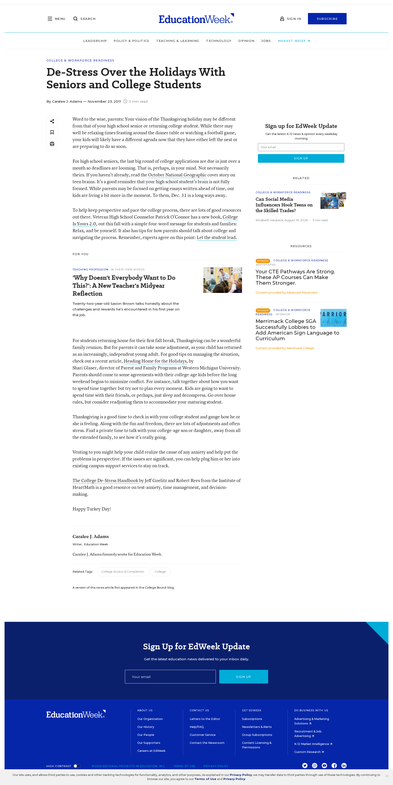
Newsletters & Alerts (257, 727)
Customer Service (203, 735)
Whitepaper (266, 264)
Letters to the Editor (205, 719)
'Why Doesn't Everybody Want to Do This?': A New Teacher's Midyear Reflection (124, 285)
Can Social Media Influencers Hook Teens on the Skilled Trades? (284, 204)
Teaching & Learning (177, 41)
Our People (145, 735)
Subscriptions (252, 719)
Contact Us (199, 710)
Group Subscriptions (257, 735)
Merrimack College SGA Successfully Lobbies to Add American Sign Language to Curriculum (297, 329)
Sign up (243, 676)
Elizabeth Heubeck (269, 220)
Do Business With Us (311, 710)
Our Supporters (148, 742)
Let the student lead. (217, 237)
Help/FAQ (197, 727)
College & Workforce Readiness (80, 60)
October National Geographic (177, 175)
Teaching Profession (90, 269)
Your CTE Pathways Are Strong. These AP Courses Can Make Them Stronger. (295, 277)
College (160, 571)
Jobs (266, 41)
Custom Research (307, 752)
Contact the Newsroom (207, 742)
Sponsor (283, 314)
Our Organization (150, 719)
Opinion (246, 41)
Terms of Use (184, 766)
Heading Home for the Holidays (155, 361)
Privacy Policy (216, 766)
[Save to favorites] (52, 132)
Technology (219, 41)
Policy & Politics (131, 41)
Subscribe (327, 18)
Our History (145, 727)
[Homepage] (196, 18)
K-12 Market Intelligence (312, 744)
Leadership (95, 41)
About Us (145, 710)
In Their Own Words (128, 269)
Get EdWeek (252, 710)
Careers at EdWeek (151, 750)
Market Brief (292, 41)
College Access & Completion (122, 571)
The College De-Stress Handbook (106, 480)
